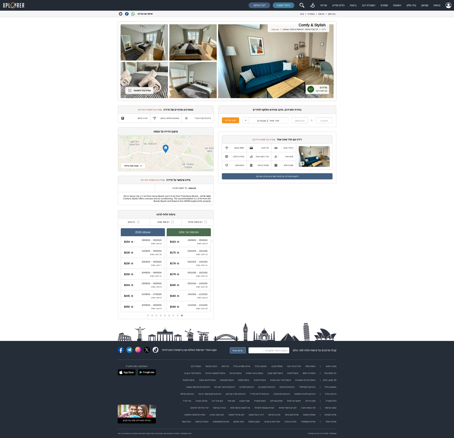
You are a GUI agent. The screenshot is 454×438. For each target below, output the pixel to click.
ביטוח (353, 5)
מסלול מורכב (277, 366)
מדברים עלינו (290, 421)
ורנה (302, 14)
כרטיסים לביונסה (287, 387)
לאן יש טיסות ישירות (288, 408)
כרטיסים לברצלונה (281, 394)
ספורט (384, 5)
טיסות (437, 5)
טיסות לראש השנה (207, 380)
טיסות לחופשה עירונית (215, 373)
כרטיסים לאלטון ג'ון (266, 387)
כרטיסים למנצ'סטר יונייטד (209, 394)
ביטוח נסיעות (211, 366)
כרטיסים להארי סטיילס (224, 387)
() (264, 139)
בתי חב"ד (187, 401)
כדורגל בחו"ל (330, 394)
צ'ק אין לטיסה (274, 415)
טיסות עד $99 (309, 373)
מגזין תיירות (310, 401)
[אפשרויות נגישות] (312, 5)
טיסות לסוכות (189, 380)
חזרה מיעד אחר (294, 366)
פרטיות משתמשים (221, 421)
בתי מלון (411, 5)
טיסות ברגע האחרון (254, 373)
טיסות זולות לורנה (165, 214)
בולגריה (311, 14)
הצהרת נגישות (201, 421)
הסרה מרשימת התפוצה (194, 415)
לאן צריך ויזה (217, 401)
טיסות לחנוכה (260, 380)
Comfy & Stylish (312, 25)
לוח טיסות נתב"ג (308, 408)
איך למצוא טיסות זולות (240, 408)
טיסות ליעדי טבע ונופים (280, 380)
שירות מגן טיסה (292, 415)
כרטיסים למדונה (246, 387)
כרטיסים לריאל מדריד (259, 394)
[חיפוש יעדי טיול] (302, 5)
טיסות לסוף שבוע (275, 373)
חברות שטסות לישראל (264, 408)
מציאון (424, 5)
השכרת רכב (368, 5)
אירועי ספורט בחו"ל (241, 366)
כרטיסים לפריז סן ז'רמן (235, 394)
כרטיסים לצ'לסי (187, 394)
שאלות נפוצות (309, 415)
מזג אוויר (231, 401)
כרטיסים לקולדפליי (307, 387)
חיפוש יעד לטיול (294, 401)
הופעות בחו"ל (261, 366)
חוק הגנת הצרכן (217, 415)
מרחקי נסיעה (201, 401)
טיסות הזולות (195, 349)
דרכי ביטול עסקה (256, 415)
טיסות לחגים (292, 373)
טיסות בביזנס (236, 373)
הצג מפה (275, 29)
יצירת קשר (186, 421)
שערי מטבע (244, 401)
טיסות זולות (310, 350)
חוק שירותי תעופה (236, 415)
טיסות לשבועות (227, 380)
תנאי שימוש (238, 421)
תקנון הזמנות (254, 421)
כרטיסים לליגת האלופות (304, 394)
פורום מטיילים (276, 401)
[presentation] (212, 241)
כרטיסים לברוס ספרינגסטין (198, 387)
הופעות (397, 5)
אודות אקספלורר (308, 421)
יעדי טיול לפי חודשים (199, 408)
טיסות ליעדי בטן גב (192, 373)
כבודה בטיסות (219, 408)
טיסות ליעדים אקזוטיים (305, 380)
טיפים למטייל (260, 401)
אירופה (321, 14)
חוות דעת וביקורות (272, 421)
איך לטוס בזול (330, 373)
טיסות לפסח (243, 380)
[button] (182, 315)
